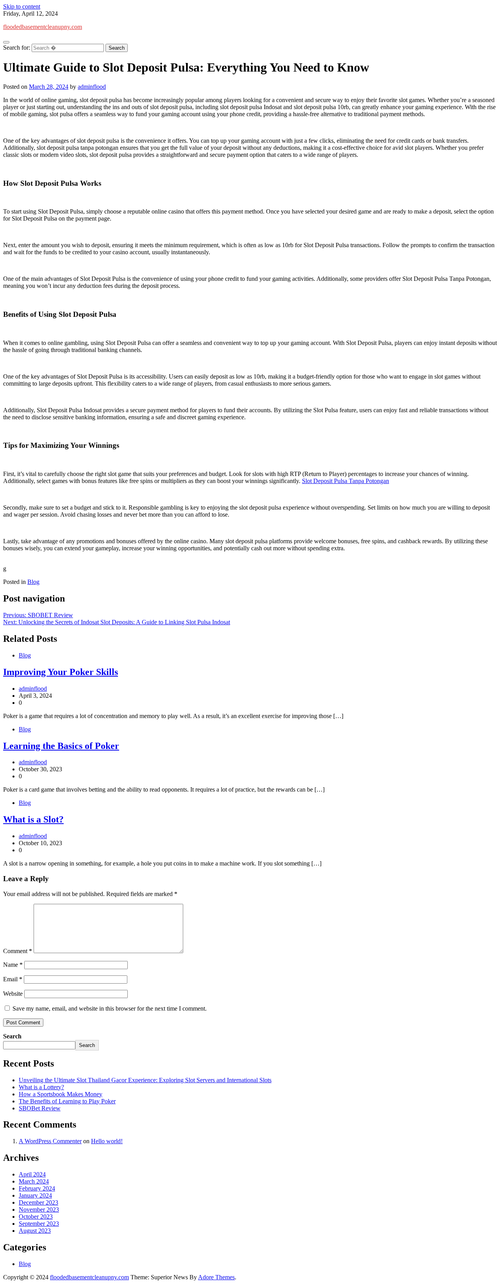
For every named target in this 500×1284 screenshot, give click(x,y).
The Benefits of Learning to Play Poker (67, 1101)
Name (13, 964)
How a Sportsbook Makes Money (60, 1094)
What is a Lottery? (41, 1087)
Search (12, 1036)
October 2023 (36, 1216)
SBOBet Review (40, 1108)
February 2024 (37, 1188)
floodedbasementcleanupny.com (42, 26)
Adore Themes (216, 1277)
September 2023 (39, 1223)
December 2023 (38, 1202)
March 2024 (34, 1181)
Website (13, 993)
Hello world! (107, 1141)
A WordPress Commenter (50, 1141)
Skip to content (21, 6)
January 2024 (35, 1195)
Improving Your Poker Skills (60, 672)
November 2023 (39, 1209)
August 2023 (35, 1230)
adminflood (92, 86)
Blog (33, 581)
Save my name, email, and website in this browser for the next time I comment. (109, 1008)
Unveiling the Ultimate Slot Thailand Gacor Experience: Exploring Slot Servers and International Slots (145, 1080)
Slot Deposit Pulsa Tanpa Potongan (345, 481)
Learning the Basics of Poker (61, 746)
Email (12, 979)
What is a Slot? (33, 819)
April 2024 (32, 1174)
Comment (17, 951)
